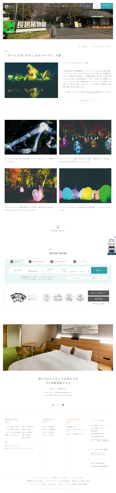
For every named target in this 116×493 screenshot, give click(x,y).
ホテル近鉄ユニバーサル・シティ (100, 425)
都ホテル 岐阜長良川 (28, 426)
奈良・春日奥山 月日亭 (97, 436)
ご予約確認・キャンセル (28, 277)
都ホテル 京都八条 (27, 432)
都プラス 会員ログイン (98, 293)
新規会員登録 (98, 299)
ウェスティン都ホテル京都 (12, 432)
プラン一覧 (76, 278)
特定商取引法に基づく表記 (35, 481)
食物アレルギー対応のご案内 (80, 481)
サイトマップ (35, 477)
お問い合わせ (52, 484)
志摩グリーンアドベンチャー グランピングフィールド (99, 454)
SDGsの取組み (83, 484)
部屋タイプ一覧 (97, 278)
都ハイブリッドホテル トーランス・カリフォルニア (19, 448)
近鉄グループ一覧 (63, 484)
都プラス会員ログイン (89, 6)
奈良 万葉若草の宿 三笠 (97, 433)
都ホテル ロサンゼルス (11, 445)
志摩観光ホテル (71, 426)
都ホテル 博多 (26, 438)
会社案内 (73, 484)
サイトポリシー (65, 477)
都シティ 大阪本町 (48, 435)
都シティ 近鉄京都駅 (49, 429)
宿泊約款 (55, 477)
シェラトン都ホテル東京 (12, 426)
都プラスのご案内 (98, 303)
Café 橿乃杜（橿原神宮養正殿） (100, 466)
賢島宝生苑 (94, 431)
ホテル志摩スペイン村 (97, 428)
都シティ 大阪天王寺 (49, 432)
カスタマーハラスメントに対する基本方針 (57, 481)
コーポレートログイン (46, 277)
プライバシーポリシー (78, 477)
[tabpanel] (31, 80)
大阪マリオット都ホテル (12, 435)
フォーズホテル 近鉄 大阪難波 (99, 449)
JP (81, 5)
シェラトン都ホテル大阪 (12, 429)
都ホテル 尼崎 (26, 435)
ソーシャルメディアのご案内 (37, 484)
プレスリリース (45, 477)
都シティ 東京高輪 (48, 426)
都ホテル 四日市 (26, 429)
